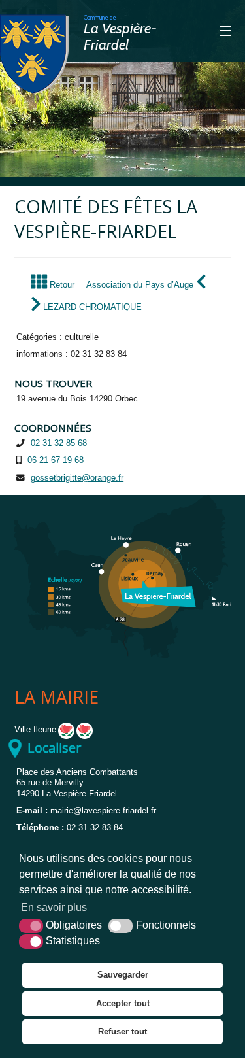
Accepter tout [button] (123, 1003)
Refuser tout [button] (122, 1031)
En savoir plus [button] (54, 907)
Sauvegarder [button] (122, 975)
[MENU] (202, 31)
